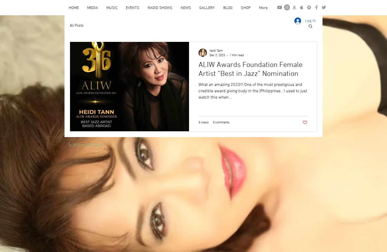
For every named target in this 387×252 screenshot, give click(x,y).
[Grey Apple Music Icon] (302, 7)
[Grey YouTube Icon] (279, 7)
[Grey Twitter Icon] (324, 7)
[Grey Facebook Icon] (316, 7)
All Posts (76, 25)
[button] (310, 26)
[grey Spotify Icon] (309, 7)
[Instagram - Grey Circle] (287, 7)
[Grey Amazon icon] (294, 7)
